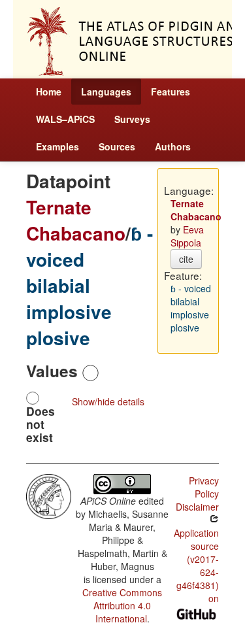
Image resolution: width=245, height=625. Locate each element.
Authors (173, 146)
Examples (57, 146)
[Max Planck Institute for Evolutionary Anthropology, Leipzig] (48, 494)
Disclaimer (197, 506)
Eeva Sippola (187, 236)
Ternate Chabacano (75, 220)
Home (48, 91)
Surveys (132, 119)
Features (170, 91)
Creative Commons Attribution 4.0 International (122, 605)
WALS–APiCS (65, 119)
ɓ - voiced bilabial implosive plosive (89, 285)
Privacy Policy (204, 487)
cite (186, 258)
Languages (106, 91)
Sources (117, 146)
